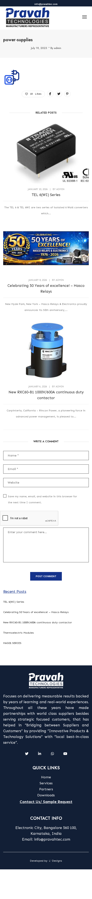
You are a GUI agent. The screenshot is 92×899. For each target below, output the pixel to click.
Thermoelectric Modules (18, 632)
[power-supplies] (50, 94)
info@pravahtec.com (46, 4)
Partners (46, 789)
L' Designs (55, 860)
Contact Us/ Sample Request (46, 801)
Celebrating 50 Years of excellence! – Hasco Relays (46, 288)
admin (57, 48)
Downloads (46, 795)
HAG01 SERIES (12, 643)
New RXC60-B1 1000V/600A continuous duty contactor (46, 395)
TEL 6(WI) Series (46, 195)
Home (46, 777)
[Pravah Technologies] (27, 16)
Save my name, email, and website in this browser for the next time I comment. (42, 499)
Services (46, 783)
